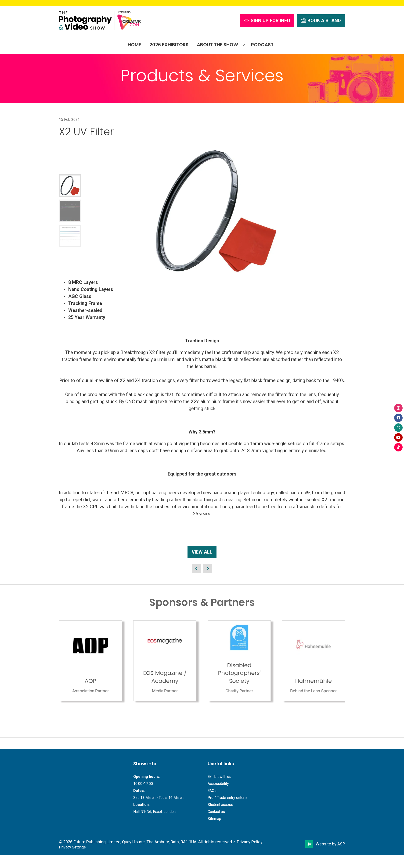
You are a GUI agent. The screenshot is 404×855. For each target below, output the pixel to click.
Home (134, 44)
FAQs (212, 790)
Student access (220, 804)
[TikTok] (398, 447)
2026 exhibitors (168, 44)
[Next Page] (207, 568)
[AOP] (90, 661)
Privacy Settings (72, 847)
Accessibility (218, 783)
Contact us (216, 811)
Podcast (262, 44)
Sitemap (214, 818)
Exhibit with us (219, 776)
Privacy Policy (250, 841)
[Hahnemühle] (313, 661)
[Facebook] (398, 418)
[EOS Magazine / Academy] (164, 661)
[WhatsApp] (398, 427)
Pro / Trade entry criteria (227, 797)
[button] (267, 20)
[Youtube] (398, 437)
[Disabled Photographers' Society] (239, 661)
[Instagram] (398, 408)
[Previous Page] (196, 568)
